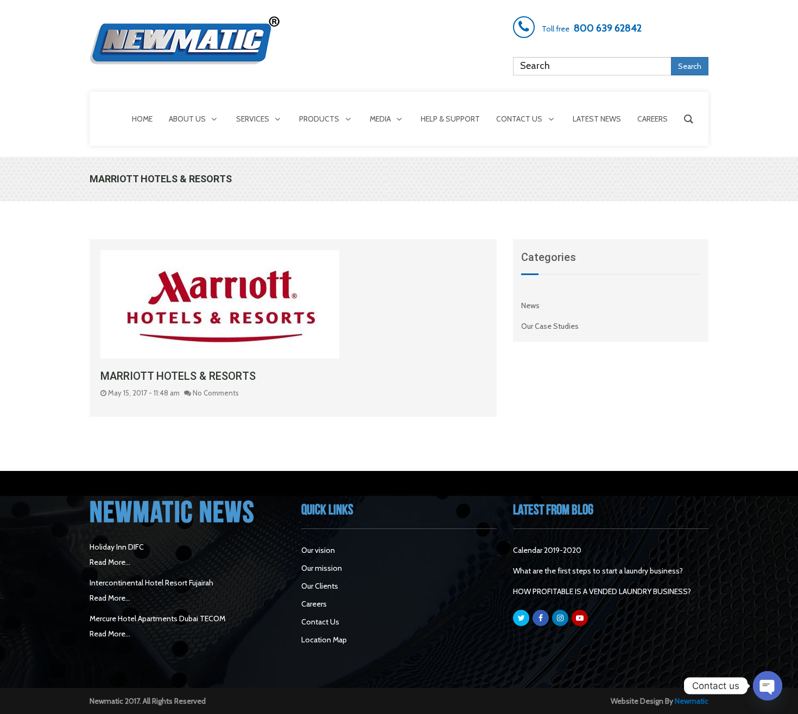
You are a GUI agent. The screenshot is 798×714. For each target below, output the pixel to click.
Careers (314, 604)
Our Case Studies (550, 326)
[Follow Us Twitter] (521, 618)
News (530, 305)
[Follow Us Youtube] (580, 618)
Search (689, 66)
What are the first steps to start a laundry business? (598, 571)
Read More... (110, 562)
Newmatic (691, 701)
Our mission (321, 568)
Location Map (324, 640)
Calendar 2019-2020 (547, 550)
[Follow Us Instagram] (560, 618)
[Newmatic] (187, 40)
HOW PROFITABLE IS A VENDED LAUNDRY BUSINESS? (602, 591)
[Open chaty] (767, 685)
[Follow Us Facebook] (541, 618)
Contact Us (320, 622)
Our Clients (319, 586)
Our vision (318, 550)
